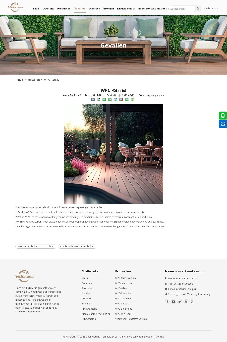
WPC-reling (121, 288)
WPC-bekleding (123, 293)
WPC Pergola (122, 303)
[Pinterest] (192, 301)
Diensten (87, 298)
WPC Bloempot (123, 308)
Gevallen (86, 293)
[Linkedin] (173, 301)
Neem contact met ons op (96, 313)
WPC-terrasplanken (125, 278)
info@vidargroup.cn (186, 288)
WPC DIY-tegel (123, 313)
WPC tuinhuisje (123, 298)
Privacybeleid (89, 318)
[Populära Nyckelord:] (198, 8)
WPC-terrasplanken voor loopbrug (36, 246)
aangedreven (158, 95)
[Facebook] (167, 301)
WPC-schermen (123, 283)
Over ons (87, 283)
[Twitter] (179, 301)
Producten (87, 288)
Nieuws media (89, 308)
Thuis (85, 278)
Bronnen (86, 303)
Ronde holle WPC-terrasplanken (77, 246)
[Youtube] (185, 301)
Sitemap (160, 336)
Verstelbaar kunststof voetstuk (131, 318)
